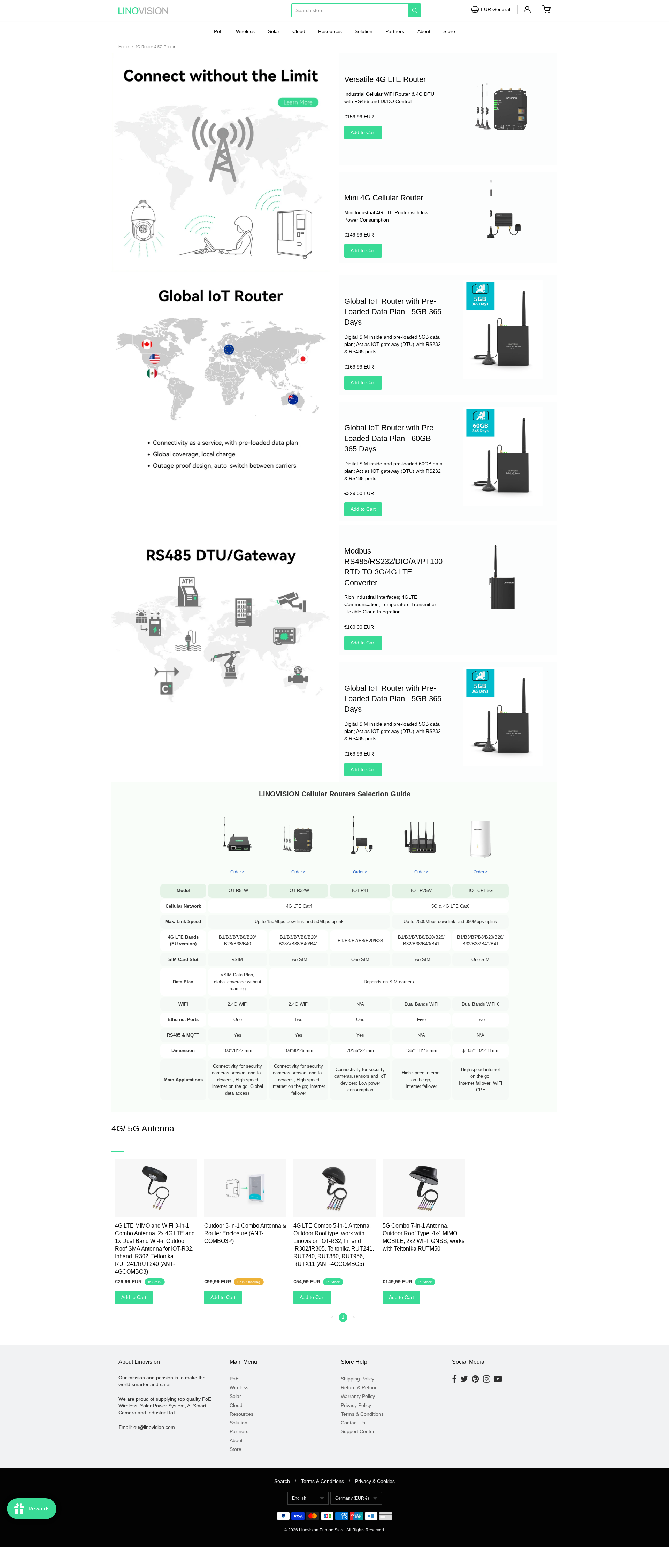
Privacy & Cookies (375, 1481)
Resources (330, 31)
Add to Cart (363, 132)
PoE (218, 31)
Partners (394, 31)
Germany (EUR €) (352, 1498)
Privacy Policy (356, 1405)
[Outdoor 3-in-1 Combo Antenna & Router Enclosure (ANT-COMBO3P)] (245, 1188)
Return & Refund (359, 1387)
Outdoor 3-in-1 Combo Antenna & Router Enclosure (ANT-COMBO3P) (245, 1233)
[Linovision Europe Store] (149, 10)
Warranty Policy (358, 1396)
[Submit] (414, 10)
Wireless (245, 31)
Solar (273, 31)
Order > (298, 871)
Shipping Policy (357, 1379)
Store (449, 31)
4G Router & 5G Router (155, 47)
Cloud (298, 31)
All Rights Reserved (365, 1529)
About (423, 31)
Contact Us (353, 1422)
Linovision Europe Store (322, 1529)
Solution (363, 31)
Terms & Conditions (362, 1414)
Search (282, 1481)
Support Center (358, 1431)
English (299, 1498)
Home (123, 47)
